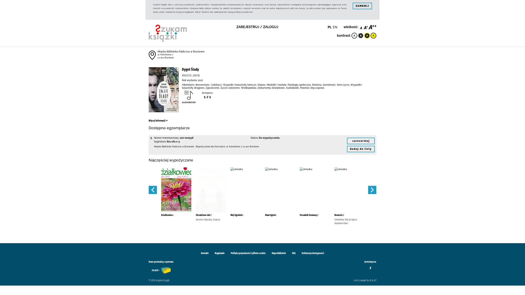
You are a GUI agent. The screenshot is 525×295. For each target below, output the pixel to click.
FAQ (294, 253)
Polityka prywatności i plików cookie (248, 253)
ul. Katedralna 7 (165, 54)
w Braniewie (188, 146)
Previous (153, 190)
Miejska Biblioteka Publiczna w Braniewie (181, 51)
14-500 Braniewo (166, 58)
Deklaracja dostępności (313, 253)
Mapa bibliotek (279, 253)
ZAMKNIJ (362, 6)
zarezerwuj (361, 141)
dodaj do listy (361, 149)
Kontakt (205, 253)
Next (372, 190)
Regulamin (220, 253)
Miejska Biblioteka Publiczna (167, 146)
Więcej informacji (157, 120)
